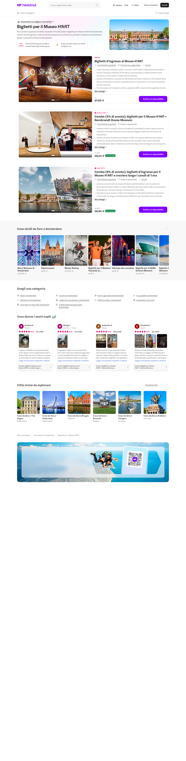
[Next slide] (167, 229)
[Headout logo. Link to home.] (26, 5)
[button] (26, 13)
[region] (55, 79)
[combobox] (74, 5)
